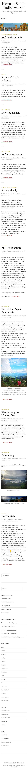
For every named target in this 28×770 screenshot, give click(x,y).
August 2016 (4, 721)
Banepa (3, 74)
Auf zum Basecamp (12, 154)
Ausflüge (3, 658)
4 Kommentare (5, 253)
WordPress (12, 765)
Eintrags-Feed (5, 738)
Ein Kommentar (6, 317)
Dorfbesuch (8, 516)
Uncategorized (5, 697)
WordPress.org (5, 745)
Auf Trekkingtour (11, 248)
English (3, 679)
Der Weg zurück (10, 112)
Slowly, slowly (9, 190)
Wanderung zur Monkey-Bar (10, 414)
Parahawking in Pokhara (10, 79)
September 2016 (5, 718)
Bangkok (9, 34)
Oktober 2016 (4, 714)
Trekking (7, 109)
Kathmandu (4, 686)
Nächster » (6, 575)
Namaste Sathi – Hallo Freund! (14, 6)
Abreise (3, 650)
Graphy (21, 765)
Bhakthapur (4, 672)
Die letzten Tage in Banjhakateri (11, 311)
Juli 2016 (3, 725)
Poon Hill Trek (5, 187)
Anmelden (4, 735)
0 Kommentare (6, 42)
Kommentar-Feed (6, 742)
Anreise (3, 34)
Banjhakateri (5, 306)
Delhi (15, 34)
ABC (2, 109)
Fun (2, 683)
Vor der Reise (4, 700)
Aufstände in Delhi (11, 37)
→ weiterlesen (6, 65)
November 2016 (5, 710)
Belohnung (7, 455)
